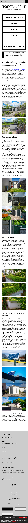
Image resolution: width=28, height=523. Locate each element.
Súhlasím (23, 517)
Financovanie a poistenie (8, 462)
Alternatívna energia (12, 457)
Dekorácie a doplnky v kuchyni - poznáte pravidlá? (13, 470)
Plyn (3, 458)
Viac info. (14, 521)
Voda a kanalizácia (21, 457)
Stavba (3, 441)
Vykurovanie (4, 457)
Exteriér (4, 451)
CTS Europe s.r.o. (6, 476)
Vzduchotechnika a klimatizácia (15, 458)
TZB (3, 455)
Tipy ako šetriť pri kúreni (7, 474)
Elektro (5, 458)
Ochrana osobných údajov (14, 503)
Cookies (14, 502)
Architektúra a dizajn (7, 437)
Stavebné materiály (6, 443)
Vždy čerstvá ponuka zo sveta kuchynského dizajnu (13, 472)
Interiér (4, 447)
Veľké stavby (14, 443)
